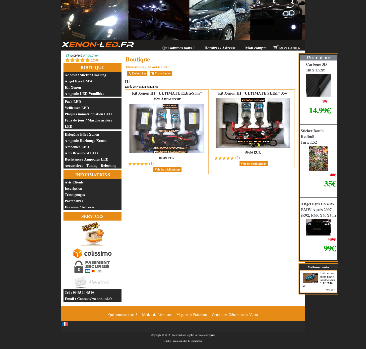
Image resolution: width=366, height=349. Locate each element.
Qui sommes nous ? (178, 48)
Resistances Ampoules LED (87, 159)
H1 (165, 67)
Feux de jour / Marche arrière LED (89, 123)
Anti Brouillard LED (81, 153)
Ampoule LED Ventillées (84, 93)
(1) (151, 163)
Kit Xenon (73, 87)
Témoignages (75, 194)
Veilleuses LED (77, 107)
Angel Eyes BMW (79, 81)
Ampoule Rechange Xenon (86, 140)
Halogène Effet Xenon (82, 134)
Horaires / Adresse (220, 48)
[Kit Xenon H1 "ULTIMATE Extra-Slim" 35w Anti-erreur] (166, 153)
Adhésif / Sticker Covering (85, 74)
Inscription (73, 188)
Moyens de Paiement (192, 314)
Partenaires (74, 200)
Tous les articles (134, 67)
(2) (237, 157)
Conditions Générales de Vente (235, 314)
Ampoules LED (77, 146)
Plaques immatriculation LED (88, 113)
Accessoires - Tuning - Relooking (90, 165)
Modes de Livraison (157, 314)
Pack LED (73, 101)
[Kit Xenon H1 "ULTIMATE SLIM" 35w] (253, 147)
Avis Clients (74, 182)
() (95, 59)
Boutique (92, 67)
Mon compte (255, 48)
